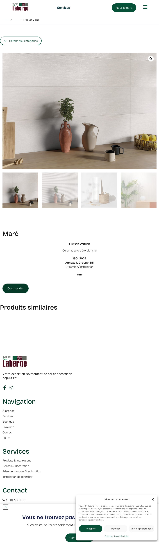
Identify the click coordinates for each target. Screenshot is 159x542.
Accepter (91, 528)
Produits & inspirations (16, 460)
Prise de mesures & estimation (21, 471)
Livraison (8, 427)
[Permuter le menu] (63, 8)
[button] (152, 499)
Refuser (115, 528)
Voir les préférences (142, 528)
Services (7, 416)
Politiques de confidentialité (117, 536)
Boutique (8, 421)
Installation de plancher (17, 476)
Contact (7, 432)
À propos (8, 410)
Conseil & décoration (15, 466)
